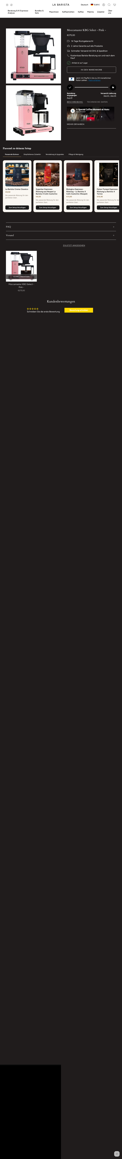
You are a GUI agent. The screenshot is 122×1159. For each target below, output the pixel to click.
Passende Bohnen (12, 154)
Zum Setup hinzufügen (17, 207)
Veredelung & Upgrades (55, 154)
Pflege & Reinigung (76, 154)
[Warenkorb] (114, 5)
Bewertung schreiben (79, 310)
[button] (19, 12)
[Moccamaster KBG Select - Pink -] (21, 266)
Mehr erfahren (95, 80)
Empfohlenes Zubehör (32, 154)
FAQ (8, 226)
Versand (10, 235)
